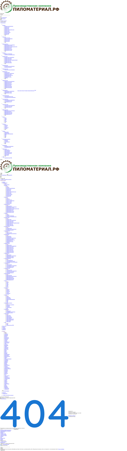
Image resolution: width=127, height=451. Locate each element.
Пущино (5, 372)
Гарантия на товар (3, 435)
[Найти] (0, 16)
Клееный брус (8, 236)
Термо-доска (8, 315)
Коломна (5, 352)
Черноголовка (6, 383)
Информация (2, 431)
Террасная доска (9, 232)
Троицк (5, 380)
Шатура (5, 385)
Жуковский (6, 345)
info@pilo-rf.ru (3, 398)
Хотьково (6, 382)
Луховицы (6, 359)
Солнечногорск (7, 377)
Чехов (5, 384)
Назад (5, 183)
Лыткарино (6, 360)
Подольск (6, 369)
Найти (2, 448)
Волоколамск (6, 337)
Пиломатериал (6, 184)
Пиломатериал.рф (6, 444)
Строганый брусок (9, 260)
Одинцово (6, 366)
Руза (5, 374)
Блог (1, 437)
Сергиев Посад (6, 375)
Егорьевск (6, 344)
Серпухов (6, 376)
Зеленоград (6, 348)
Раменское (6, 373)
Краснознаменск (7, 356)
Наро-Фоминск (7, 365)
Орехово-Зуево (6, 367)
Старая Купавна (7, 378)
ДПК (7, 324)
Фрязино (5, 381)
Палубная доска (9, 228)
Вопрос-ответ (2, 438)
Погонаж (7, 289)
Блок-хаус (8, 198)
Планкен (7, 214)
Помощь (1, 432)
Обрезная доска (9, 245)
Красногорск (6, 355)
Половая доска (8, 219)
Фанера (7, 296)
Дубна (5, 343)
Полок (7, 282)
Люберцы (6, 361)
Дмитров (5, 341)
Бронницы (6, 335)
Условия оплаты (3, 433)
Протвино (6, 370)
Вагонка (7, 187)
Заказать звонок (3, 180)
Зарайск (5, 346)
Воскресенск (6, 338)
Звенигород (6, 347)
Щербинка (6, 387)
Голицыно (6, 339)
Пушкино (6, 371)
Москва (5, 363)
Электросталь (6, 388)
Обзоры (1, 439)
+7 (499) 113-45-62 (3, 20)
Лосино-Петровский (7, 358)
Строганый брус (9, 264)
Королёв (5, 353)
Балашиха (6, 334)
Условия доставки (3, 434)
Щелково (5, 386)
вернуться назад (72, 416)
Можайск (6, 362)
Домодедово (6, 342)
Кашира (5, 350)
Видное (5, 336)
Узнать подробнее (61, 449)
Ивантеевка (6, 349)
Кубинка (5, 357)
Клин (5, 351)
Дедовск (5, 340)
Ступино (5, 379)
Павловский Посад (7, 368)
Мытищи (5, 364)
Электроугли (6, 389)
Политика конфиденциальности (5, 430)
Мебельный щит (9, 275)
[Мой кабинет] (0, 176)
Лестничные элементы (10, 304)
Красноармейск (7, 354)
